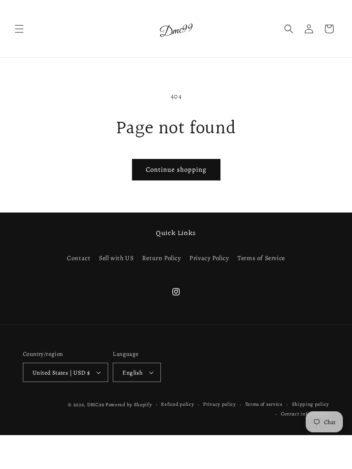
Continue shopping (176, 169)
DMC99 (95, 404)
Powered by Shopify (128, 404)
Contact (78, 258)
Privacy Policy (209, 258)
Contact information (305, 413)
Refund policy (177, 404)
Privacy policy (219, 404)
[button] (19, 29)
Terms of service (264, 404)
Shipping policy (311, 404)
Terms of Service (261, 258)
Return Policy (161, 258)
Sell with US (116, 258)
